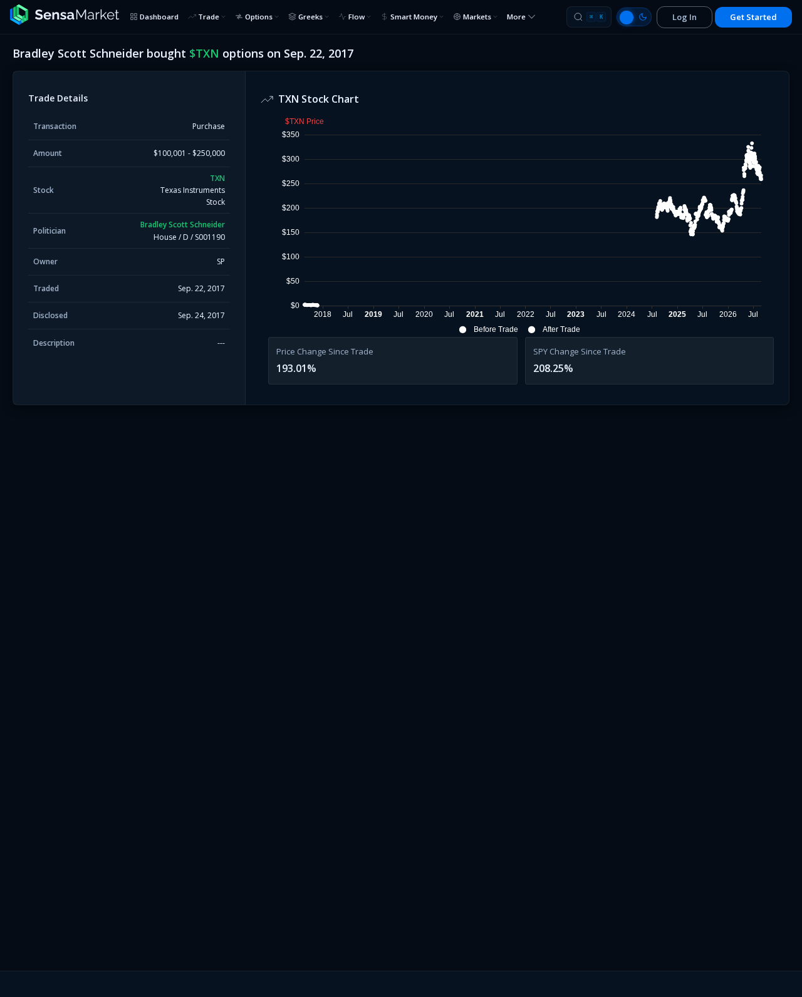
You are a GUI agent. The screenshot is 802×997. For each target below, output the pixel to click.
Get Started (753, 17)
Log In (684, 17)
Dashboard (159, 16)
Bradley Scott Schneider (182, 224)
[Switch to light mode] (634, 17)
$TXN (204, 53)
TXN (217, 178)
